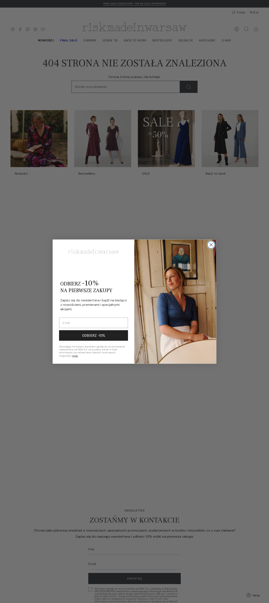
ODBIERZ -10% (93, 335)
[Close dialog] (211, 244)
